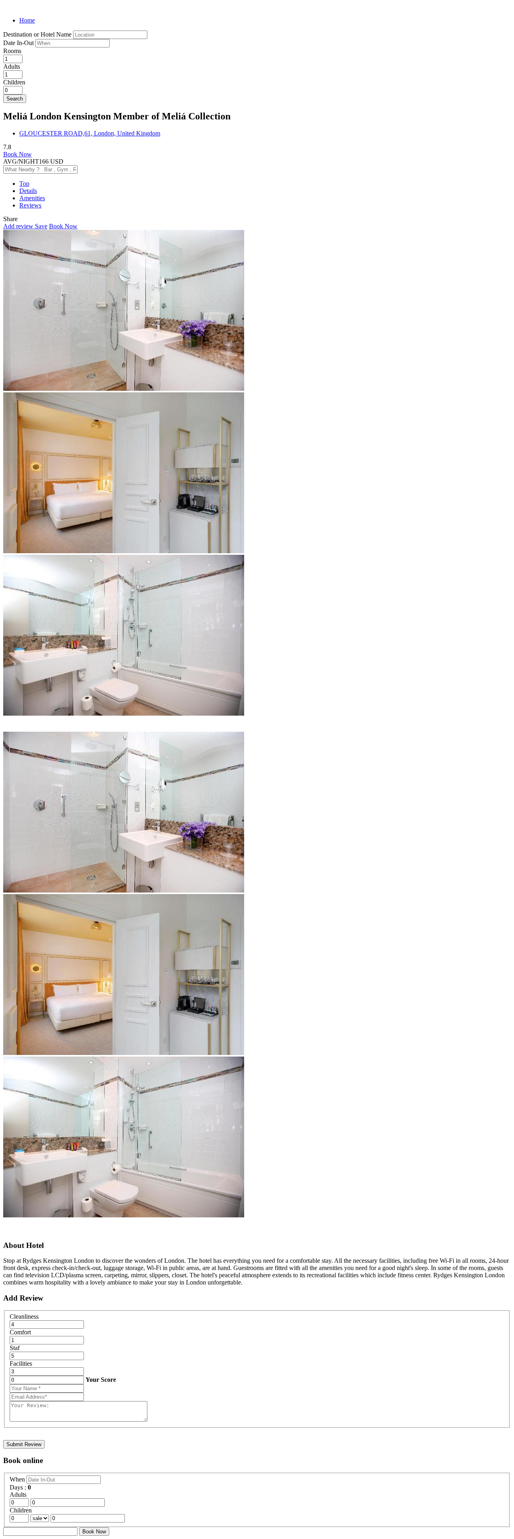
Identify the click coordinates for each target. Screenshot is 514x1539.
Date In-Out (19, 42)
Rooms (12, 50)
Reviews (30, 205)
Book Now (17, 154)
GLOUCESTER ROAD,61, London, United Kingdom (89, 133)
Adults (11, 66)
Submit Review (23, 1444)
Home (27, 20)
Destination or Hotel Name (37, 34)
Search (14, 99)
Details (28, 190)
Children (14, 82)
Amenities (32, 198)
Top (24, 183)
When (18, 1479)
